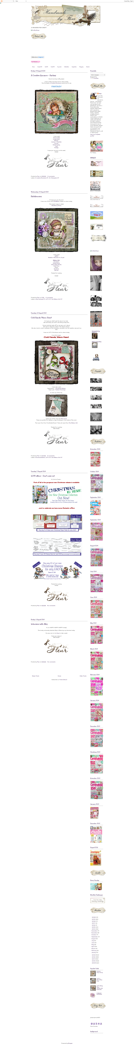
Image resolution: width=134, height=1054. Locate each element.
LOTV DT (48, 299)
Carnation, (56, 261)
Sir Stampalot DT (54, 178)
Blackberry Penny (56, 205)
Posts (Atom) (63, 679)
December (94, 930)
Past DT (46, 66)
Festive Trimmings (60, 389)
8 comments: (51, 455)
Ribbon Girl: (56, 260)
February (94, 950)
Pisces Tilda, (56, 137)
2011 (93, 959)
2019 (94, 919)
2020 (94, 917)
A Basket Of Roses (99, 993)
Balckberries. (36, 196)
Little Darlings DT (40, 299)
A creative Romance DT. (41, 178)
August (94, 938)
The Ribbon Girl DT (56, 299)
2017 (94, 923)
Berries (56, 270)
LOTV (56, 256)
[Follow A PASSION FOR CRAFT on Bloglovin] (37, 57)
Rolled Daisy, (56, 144)
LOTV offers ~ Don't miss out (43, 476)
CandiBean (56, 201)
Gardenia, (56, 268)
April (93, 946)
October (94, 934)
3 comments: (51, 176)
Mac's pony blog (96, 341)
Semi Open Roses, (56, 264)
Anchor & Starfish (56, 142)
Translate (95, 78)
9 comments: (49, 297)
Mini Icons (64, 418)
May (93, 944)
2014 (94, 929)
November (94, 932)
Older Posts (83, 676)
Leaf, (56, 146)
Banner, (56, 140)
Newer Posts (35, 676)
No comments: (51, 605)
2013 (94, 955)
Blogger (70, 1043)
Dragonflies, (56, 139)
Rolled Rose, (56, 263)
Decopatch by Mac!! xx (96, 331)
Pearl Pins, (56, 266)
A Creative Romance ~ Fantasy (43, 75)
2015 (94, 927)
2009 (94, 963)
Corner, (56, 143)
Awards (87, 66)
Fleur (100, 93)
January (94, 952)
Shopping (81, 66)
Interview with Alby (39, 624)
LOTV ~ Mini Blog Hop (99, 980)
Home (33, 66)
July (93, 940)
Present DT (40, 66)
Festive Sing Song (100, 972)
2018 (94, 921)
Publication (66, 66)
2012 (94, 957)
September (95, 936)
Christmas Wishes (60, 388)
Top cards (59, 66)
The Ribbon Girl (73, 423)
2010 (94, 961)
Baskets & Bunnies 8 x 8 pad (56, 257)
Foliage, (56, 147)
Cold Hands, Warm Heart (41, 317)
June (93, 942)
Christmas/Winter (40, 457)
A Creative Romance (55, 83)
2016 (94, 925)
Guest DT (53, 66)
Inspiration (74, 66)
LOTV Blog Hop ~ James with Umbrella (100, 987)
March (94, 948)
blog (58, 633)
